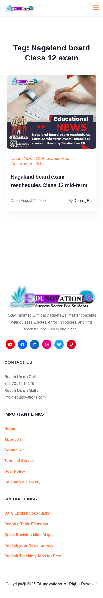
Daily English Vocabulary (27, 513)
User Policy (14, 471)
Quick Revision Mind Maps (28, 535)
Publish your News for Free (29, 545)
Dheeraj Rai (83, 200)
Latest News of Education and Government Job (40, 161)
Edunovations (49, 584)
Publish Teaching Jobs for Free (32, 556)
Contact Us (14, 450)
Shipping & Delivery (22, 482)
